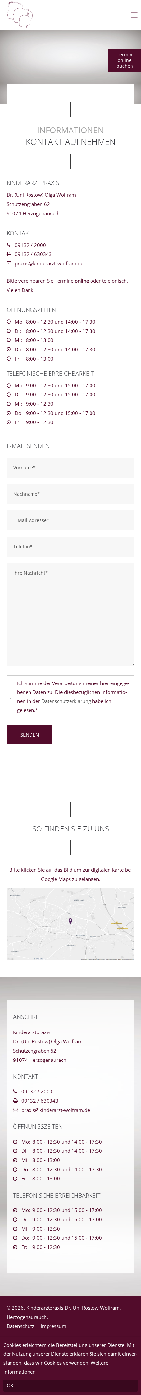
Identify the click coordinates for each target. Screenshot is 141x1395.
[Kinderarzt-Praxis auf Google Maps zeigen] (70, 924)
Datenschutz (20, 1326)
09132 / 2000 (30, 245)
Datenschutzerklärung (66, 701)
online (82, 280)
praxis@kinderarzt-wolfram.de (49, 263)
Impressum (53, 1326)
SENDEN (29, 734)
